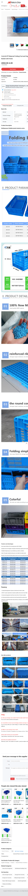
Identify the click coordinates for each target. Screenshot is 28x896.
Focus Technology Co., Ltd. (16, 890)
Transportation (7, 9)
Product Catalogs (19, 851)
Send (12, 778)
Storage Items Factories (19, 874)
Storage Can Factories (6, 877)
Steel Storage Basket (22, 880)
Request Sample (22, 72)
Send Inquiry (13, 69)
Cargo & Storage (14, 9)
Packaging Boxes (4, 856)
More (2, 886)
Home (2, 9)
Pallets (2, 853)
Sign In (3, 99)
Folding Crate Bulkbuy (6, 884)
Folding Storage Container (19, 877)
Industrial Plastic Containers (19, 853)
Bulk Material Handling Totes (21, 868)
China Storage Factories (7, 874)
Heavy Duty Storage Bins (7, 868)
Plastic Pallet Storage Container (8, 880)
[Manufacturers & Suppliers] (14, 2)
